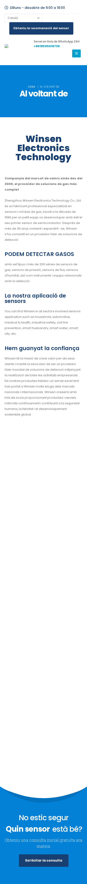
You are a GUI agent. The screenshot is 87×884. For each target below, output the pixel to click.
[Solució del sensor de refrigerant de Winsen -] (17, 50)
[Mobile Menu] (76, 53)
